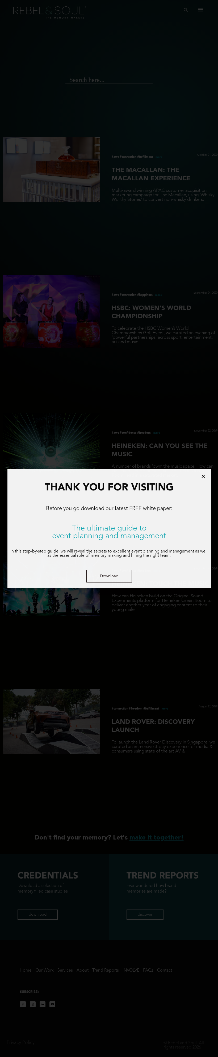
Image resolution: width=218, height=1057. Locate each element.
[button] (109, 576)
